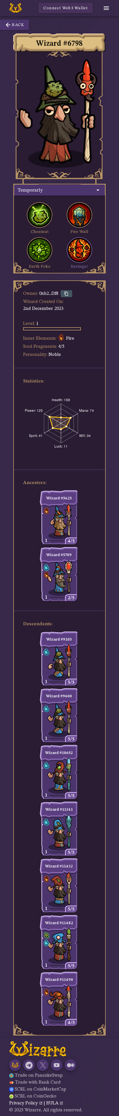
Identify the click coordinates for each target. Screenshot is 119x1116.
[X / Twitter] (43, 1065)
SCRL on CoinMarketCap (40, 1089)
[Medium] (70, 1065)
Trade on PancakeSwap (39, 1075)
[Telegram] (29, 1065)
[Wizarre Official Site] (15, 1065)
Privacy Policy (24, 1103)
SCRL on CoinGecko (35, 1096)
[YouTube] (56, 1065)
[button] (59, 190)
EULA (53, 1103)
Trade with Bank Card (38, 1082)
